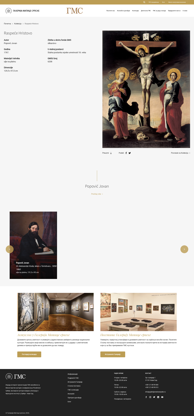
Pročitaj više (96, 194)
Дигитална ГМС (146, 11)
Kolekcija (17, 24)
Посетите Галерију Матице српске (125, 335)
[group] (33, 245)
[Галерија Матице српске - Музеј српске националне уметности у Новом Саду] (22, 10)
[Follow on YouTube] (162, 397)
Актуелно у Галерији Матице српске (43, 335)
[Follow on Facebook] (146, 397)
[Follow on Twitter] (154, 397)
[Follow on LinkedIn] (158, 397)
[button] (144, 2)
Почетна (7, 24)
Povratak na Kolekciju (180, 153)
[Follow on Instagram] (150, 397)
